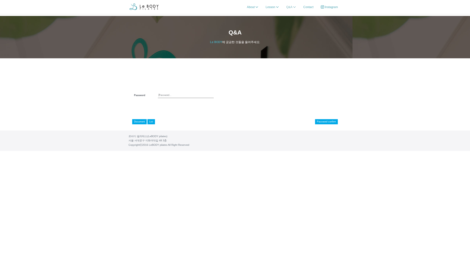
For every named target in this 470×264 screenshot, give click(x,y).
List (151, 121)
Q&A (289, 7)
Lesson (271, 7)
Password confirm (326, 121)
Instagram (331, 7)
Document (139, 121)
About (251, 7)
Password (139, 95)
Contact (308, 7)
